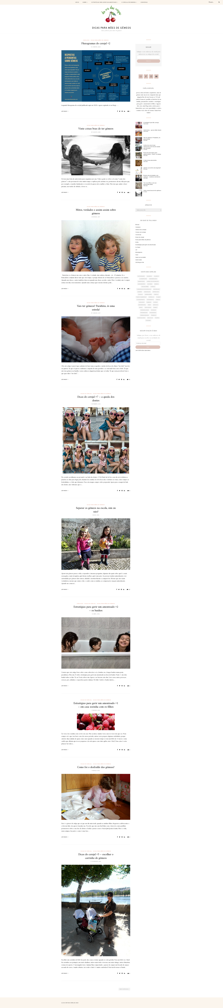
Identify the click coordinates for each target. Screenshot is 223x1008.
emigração (147, 291)
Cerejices (86, 40)
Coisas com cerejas (140, 232)
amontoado (141, 281)
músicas (155, 305)
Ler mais (64, 111)
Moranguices (138, 252)
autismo (150, 284)
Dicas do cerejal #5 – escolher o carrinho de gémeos (95, 856)
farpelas (151, 297)
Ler (136, 250)
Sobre (85, 2)
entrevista (156, 291)
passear (153, 310)
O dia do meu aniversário (150, 160)
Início (77, 2)
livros (155, 302)
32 (129, 589)
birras (156, 284)
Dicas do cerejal (86, 393)
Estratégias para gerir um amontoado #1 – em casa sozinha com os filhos (96, 705)
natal (140, 307)
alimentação (143, 278)
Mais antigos (124, 989)
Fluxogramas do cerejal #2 (95, 43)
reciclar (150, 318)
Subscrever (148, 61)
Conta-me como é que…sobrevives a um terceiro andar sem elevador (151, 147)
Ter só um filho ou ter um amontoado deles (149, 183)
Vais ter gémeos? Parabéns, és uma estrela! (96, 308)
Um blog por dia (139, 262)
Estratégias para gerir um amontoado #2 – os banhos (96, 609)
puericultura (141, 318)
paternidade (144, 312)
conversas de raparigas (144, 289)
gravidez (141, 302)
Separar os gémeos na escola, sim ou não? (96, 510)
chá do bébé (145, 286)
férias (158, 299)
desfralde (156, 289)
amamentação (153, 278)
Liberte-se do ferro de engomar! (152, 168)
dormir (140, 291)
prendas (153, 315)
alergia (156, 276)
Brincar (137, 224)
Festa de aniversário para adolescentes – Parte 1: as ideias (152, 153)
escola (140, 294)
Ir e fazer (137, 247)
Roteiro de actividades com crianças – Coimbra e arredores (151, 176)
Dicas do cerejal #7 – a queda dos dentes (95, 399)
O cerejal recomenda (129, 2)
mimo (149, 305)
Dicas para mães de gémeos (100, 40)
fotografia (150, 299)
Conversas (144, 2)
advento (149, 276)
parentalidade (145, 310)
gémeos (149, 302)
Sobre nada (138, 260)
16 (129, 379)
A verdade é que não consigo (151, 122)
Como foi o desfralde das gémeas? (95, 767)
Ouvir (136, 255)
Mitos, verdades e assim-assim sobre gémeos (96, 212)
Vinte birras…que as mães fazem (152, 130)
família (156, 294)
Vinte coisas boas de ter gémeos (95, 128)
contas (153, 286)
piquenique (153, 312)
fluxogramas (141, 299)
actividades (141, 276)
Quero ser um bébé (140, 257)
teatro (157, 318)
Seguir (148, 347)
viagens (148, 320)
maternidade (142, 305)
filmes (158, 297)
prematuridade (145, 315)
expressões (148, 294)
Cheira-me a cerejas (140, 229)
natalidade (148, 307)
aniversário (141, 284)
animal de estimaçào (153, 281)
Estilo (137, 242)
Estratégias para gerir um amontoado (104, 2)
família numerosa (141, 297)
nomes (155, 307)
